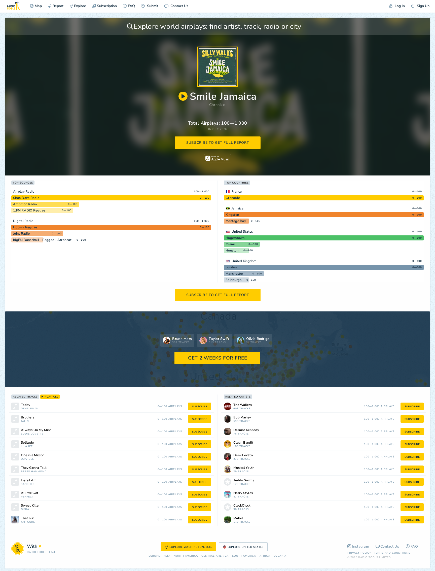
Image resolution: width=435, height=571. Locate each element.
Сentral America (215, 556)
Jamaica (237, 208)
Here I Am (28, 480)
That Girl (27, 518)
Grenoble (233, 198)
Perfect (27, 496)
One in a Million (32, 455)
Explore (79, 6)
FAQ (131, 6)
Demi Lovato (243, 455)
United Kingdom (244, 261)
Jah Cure (28, 522)
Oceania (280, 556)
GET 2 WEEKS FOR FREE (217, 358)
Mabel (238, 518)
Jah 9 (25, 421)
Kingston (232, 214)
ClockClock (242, 505)
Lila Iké (26, 446)
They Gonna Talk (34, 468)
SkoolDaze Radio (26, 198)
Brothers (27, 417)
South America (244, 556)
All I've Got (29, 493)
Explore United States (246, 547)
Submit (152, 6)
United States (242, 231)
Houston (232, 250)
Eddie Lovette (32, 434)
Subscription (107, 6)
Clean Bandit (243, 442)
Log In (399, 6)
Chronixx (217, 104)
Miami (230, 244)
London (231, 267)
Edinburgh (233, 280)
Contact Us (178, 6)
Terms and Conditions (392, 553)
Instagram (360, 546)
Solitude (27, 442)
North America (186, 556)
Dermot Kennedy (246, 430)
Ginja (25, 509)
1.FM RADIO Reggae (29, 210)
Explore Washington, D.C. (190, 547)
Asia (167, 556)
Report (58, 6)
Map (38, 6)
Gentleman (30, 408)
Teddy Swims (243, 480)
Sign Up (422, 6)
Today (25, 405)
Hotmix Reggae (25, 227)
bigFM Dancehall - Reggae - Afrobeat (42, 240)
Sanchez (27, 484)
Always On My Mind (36, 430)
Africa (265, 556)
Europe (154, 556)
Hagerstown (235, 238)
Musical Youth (243, 468)
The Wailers (242, 405)
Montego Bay (236, 221)
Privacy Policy (359, 553)
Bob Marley (242, 417)
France (237, 191)
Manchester (234, 273)
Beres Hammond (34, 471)
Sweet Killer (30, 505)
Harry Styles (243, 493)
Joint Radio (21, 233)
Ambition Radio (25, 204)
